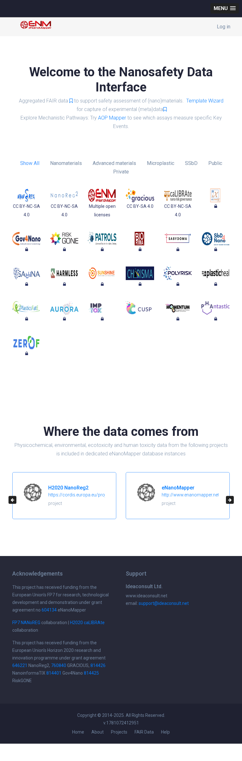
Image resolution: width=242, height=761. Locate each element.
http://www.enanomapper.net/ (191, 494)
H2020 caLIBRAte (87, 622)
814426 (98, 665)
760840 (58, 665)
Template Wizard (204, 101)
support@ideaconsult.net (164, 603)
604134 (49, 609)
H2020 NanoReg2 (68, 488)
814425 (91, 673)
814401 (53, 673)
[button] (224, 8)
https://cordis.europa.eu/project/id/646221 (91, 494)
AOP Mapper (112, 118)
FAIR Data (144, 732)
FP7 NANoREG (26, 622)
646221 (19, 665)
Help (165, 732)
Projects (119, 732)
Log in (223, 27)
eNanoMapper (178, 488)
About (97, 732)
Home (78, 732)
